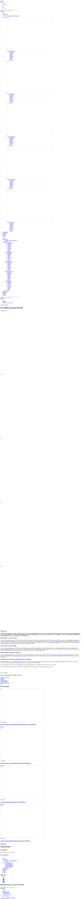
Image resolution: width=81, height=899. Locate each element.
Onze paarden (5, 232)
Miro (1, 683)
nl (3, 6)
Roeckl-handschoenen (19, 662)
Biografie (11, 52)
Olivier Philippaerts (11, 51)
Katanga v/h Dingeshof (4, 682)
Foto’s (11, 58)
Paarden (11, 54)
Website (1, 678)
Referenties (5, 233)
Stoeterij (4, 234)
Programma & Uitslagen (5, 677)
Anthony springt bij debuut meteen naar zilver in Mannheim (15, 841)
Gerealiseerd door (7, 897)
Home (4, 13)
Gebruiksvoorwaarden (7, 893)
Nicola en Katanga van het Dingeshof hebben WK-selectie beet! (15, 763)
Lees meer (2, 726)
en (3, 7)
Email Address (3, 887)
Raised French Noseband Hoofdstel (64, 654)
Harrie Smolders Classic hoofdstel (19, 655)
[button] (1, 0)
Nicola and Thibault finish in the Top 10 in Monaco (12, 802)
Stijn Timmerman (11, 222)
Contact (4, 4)
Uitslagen (12, 56)
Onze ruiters (5, 16)
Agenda (11, 57)
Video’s (11, 55)
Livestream (2, 679)
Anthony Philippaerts (12, 179)
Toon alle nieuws (3, 844)
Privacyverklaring (6, 891)
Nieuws (11, 59)
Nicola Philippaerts (11, 93)
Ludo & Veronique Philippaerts (13, 15)
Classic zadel (45, 649)
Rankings (12, 53)
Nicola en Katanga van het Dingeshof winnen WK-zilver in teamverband (18, 724)
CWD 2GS (10, 648)
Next (6, 631)
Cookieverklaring (6, 892)
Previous (2, 631)
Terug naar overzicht (4, 304)
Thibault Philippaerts (11, 136)
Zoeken (1, 10)
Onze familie (5, 14)
